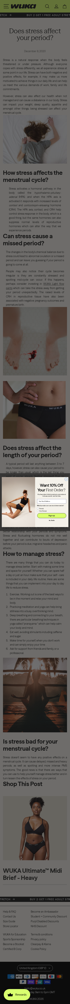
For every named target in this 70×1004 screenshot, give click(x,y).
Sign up (52, 516)
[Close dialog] (66, 479)
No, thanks (52, 520)
